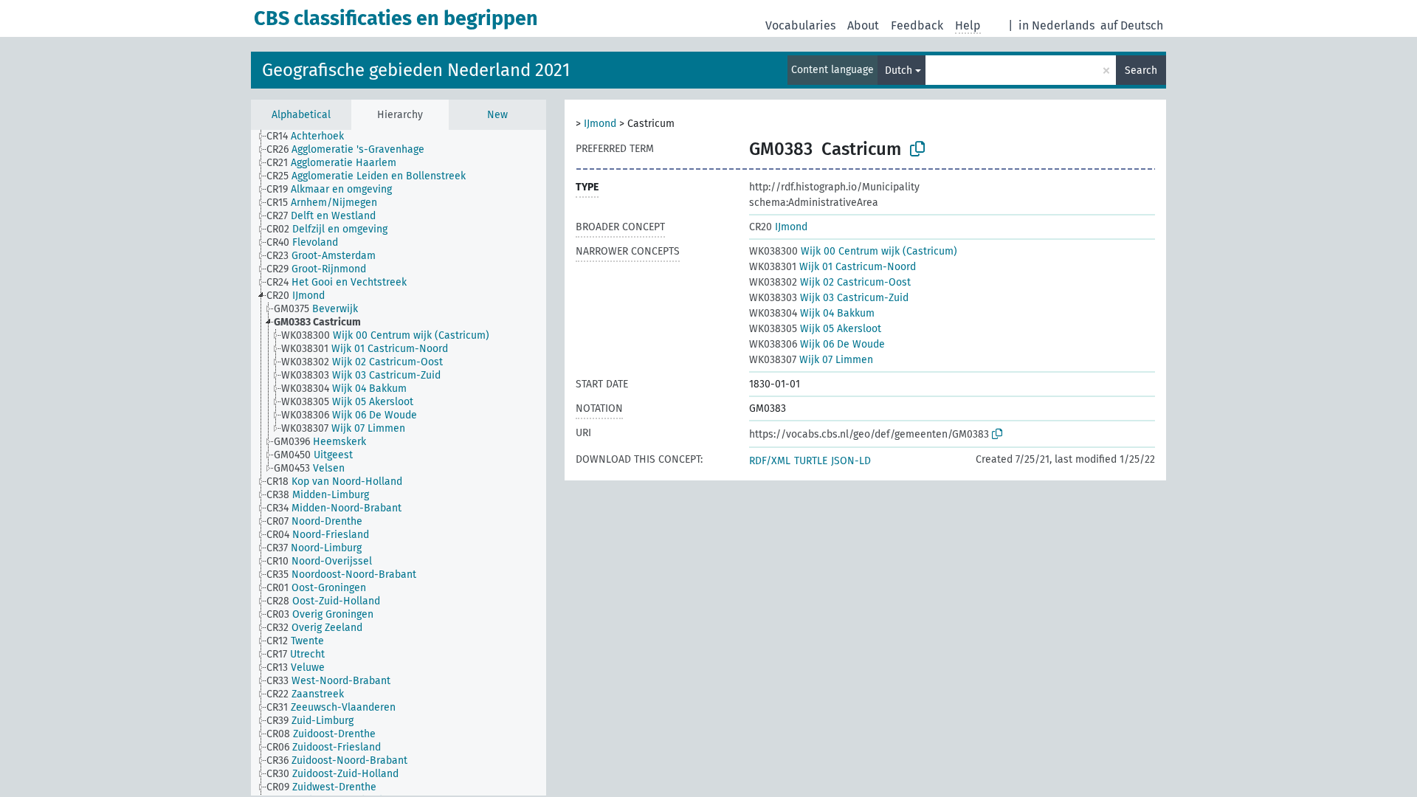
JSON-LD (851, 461)
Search (1141, 70)
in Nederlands (1056, 25)
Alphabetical (301, 114)
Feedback (917, 25)
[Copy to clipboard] (917, 149)
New (497, 114)
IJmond (600, 123)
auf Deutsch (1131, 25)
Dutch (898, 70)
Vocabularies (800, 25)
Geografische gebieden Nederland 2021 (416, 70)
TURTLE (810, 461)
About (863, 25)
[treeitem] (311, 136)
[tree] (398, 463)
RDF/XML (769, 461)
